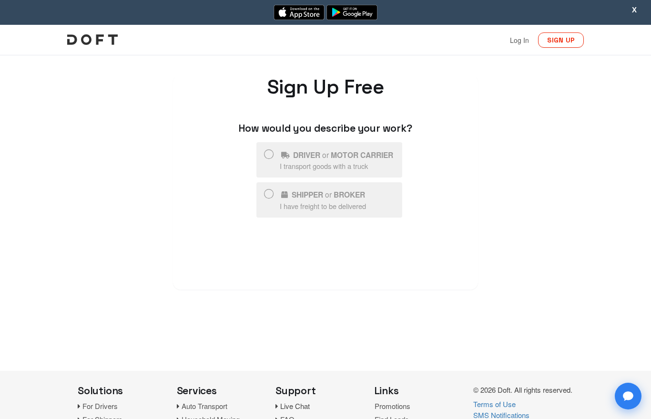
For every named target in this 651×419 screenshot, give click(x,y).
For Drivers (100, 406)
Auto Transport (204, 406)
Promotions (392, 406)
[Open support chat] (628, 396)
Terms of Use (494, 404)
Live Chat (295, 406)
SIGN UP (561, 40)
